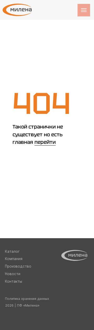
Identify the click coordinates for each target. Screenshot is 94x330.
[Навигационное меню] (84, 10)
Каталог (12, 251)
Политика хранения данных (27, 299)
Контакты (13, 281)
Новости (12, 274)
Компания (13, 259)
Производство (18, 266)
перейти (45, 142)
